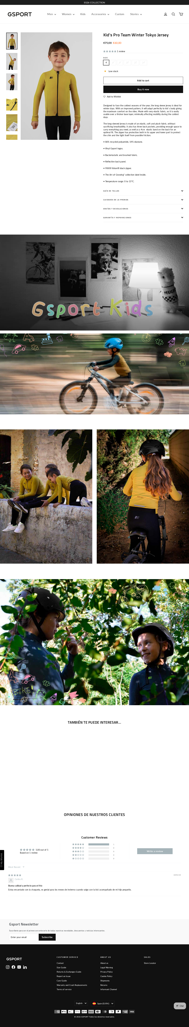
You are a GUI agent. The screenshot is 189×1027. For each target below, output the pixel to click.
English (79, 1003)
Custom (119, 14)
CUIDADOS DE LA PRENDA (115, 199)
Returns (103, 985)
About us (104, 963)
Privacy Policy (106, 972)
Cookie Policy (106, 976)
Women (67, 14)
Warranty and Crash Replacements (72, 985)
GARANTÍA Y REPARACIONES (117, 217)
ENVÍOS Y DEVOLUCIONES (115, 208)
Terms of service (64, 989)
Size (105, 58)
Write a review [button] (155, 851)
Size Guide (61, 967)
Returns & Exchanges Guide (69, 972)
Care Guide (62, 980)
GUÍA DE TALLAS (111, 191)
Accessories (99, 14)
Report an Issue (63, 976)
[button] (110, 51)
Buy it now (143, 89)
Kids (82, 14)
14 (143, 62)
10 (127, 62)
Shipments (105, 980)
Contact (60, 963)
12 (135, 62)
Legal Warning (106, 967)
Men (50, 14)
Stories (135, 14)
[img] (14, 875)
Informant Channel (108, 989)
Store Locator (150, 963)
